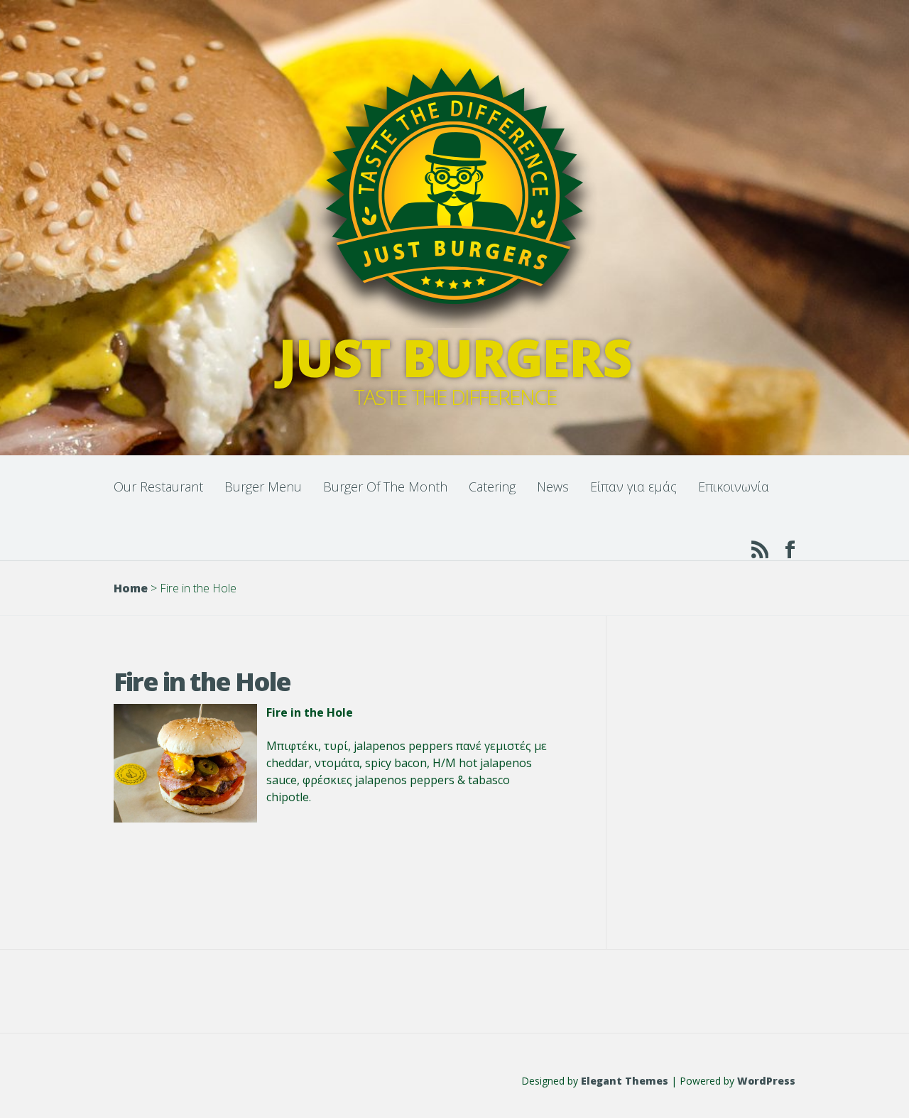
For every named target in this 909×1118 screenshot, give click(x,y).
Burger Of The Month (385, 486)
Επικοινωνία (733, 486)
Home (131, 588)
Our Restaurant (158, 486)
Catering (492, 486)
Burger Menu (263, 486)
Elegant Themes (624, 1080)
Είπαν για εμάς (633, 486)
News (553, 486)
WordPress (766, 1080)
